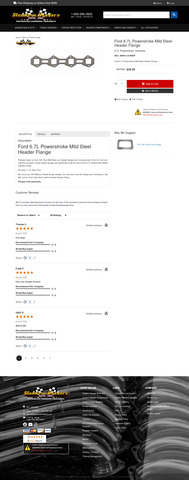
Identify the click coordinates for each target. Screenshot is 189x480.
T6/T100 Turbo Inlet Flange (149, 144)
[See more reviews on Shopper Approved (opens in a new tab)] (34, 258)
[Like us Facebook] (25, 425)
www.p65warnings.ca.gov (153, 114)
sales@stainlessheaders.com (39, 414)
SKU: (116, 55)
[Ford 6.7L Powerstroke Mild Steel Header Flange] (63, 61)
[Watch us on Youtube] (30, 425)
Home (18, 37)
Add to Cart (152, 83)
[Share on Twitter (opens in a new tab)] (30, 258)
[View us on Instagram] (35, 425)
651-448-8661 (33, 407)
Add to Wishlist (151, 90)
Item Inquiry (122, 99)
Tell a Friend (137, 99)
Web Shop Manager (126, 477)
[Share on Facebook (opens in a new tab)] (25, 258)
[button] (140, 15)
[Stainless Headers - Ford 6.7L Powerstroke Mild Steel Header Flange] (25, 42)
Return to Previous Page (31, 37)
